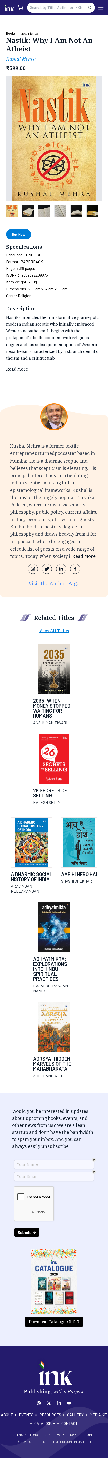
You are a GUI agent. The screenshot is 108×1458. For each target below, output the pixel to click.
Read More (17, 369)
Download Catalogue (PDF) (54, 1321)
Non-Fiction (29, 33)
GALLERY (75, 1414)
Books (11, 33)
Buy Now (18, 234)
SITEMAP (18, 1434)
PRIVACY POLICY (63, 1434)
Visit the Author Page (54, 583)
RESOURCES (50, 1414)
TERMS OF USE (38, 1434)
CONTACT (69, 1423)
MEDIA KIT (98, 1414)
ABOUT (7, 1414)
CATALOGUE (44, 1423)
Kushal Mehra (21, 58)
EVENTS (26, 1414)
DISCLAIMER (87, 1434)
